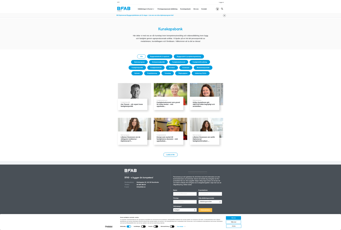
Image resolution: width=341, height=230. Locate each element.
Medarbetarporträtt (203, 67)
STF (118, 2)
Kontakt (204, 9)
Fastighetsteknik (156, 67)
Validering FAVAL (201, 73)
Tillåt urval (233, 222)
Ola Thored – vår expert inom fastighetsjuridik (132, 105)
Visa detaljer (180, 226)
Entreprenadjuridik (158, 62)
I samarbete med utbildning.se (197, 173)
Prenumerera (205, 210)
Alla (141, 56)
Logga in (221, 2)
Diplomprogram (139, 62)
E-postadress (203, 190)
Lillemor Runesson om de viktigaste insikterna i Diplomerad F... (130, 139)
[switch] (143, 226)
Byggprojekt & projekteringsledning (189, 56)
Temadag (168, 73)
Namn (175, 190)
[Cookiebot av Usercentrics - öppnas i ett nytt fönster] (109, 227)
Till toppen (334, 115)
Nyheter (137, 73)
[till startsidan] (131, 171)
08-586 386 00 (141, 184)
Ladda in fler (170, 154)
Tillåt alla (233, 218)
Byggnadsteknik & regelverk (159, 56)
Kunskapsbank (185, 9)
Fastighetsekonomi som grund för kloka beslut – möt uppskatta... (168, 104)
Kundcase (185, 67)
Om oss (196, 9)
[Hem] (123, 9)
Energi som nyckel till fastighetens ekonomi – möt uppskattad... (167, 139)
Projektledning (152, 73)
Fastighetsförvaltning (200, 62)
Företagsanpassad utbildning (167, 9)
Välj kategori (177, 206)
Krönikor (172, 67)
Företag (175, 198)
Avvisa (234, 226)
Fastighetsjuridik (137, 67)
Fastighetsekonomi (178, 62)
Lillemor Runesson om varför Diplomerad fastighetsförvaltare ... (204, 139)
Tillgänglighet (182, 73)
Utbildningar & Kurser (145, 9)
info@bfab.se (141, 187)
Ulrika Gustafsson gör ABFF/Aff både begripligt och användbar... (204, 104)
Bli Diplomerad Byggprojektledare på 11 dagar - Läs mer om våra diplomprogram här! (145, 15)
